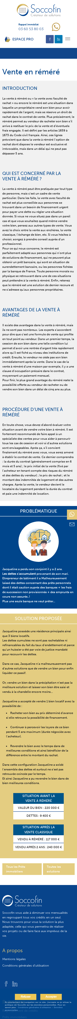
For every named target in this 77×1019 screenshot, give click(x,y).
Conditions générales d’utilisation (25, 965)
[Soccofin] (39, 10)
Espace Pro (22, 39)
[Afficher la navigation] (67, 39)
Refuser (25, 996)
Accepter (51, 996)
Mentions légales (14, 959)
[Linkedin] (58, 39)
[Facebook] (50, 39)
